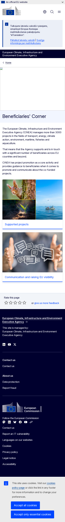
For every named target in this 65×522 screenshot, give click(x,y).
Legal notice (9, 458)
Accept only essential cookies (32, 514)
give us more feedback (46, 303)
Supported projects (17, 224)
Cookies (6, 445)
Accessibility (9, 464)
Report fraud (9, 387)
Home (8, 62)
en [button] (44, 11)
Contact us (8, 366)
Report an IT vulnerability (16, 433)
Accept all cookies (25, 505)
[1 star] (6, 303)
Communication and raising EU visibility (29, 277)
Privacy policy (10, 451)
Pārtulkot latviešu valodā (22, 40)
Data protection (11, 381)
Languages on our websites (17, 439)
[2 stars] (8, 303)
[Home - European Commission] (11, 10)
